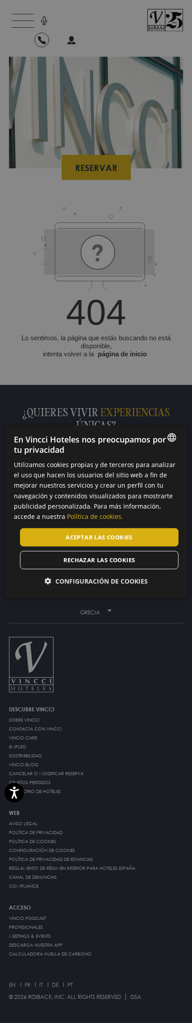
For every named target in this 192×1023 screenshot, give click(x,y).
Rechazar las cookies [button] (99, 560)
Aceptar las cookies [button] (99, 537)
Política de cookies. (95, 516)
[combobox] (171, 437)
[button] (96, 581)
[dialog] (96, 511)
